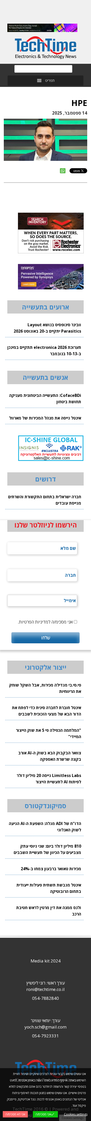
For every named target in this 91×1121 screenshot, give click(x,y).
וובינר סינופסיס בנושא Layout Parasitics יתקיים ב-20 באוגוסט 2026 (47, 328)
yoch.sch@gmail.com (45, 1027)
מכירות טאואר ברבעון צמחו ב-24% (51, 868)
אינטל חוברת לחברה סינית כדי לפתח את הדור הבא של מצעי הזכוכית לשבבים (46, 711)
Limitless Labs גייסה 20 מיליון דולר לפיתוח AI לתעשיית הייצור (49, 779)
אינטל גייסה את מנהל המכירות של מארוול (45, 418)
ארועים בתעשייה (45, 307)
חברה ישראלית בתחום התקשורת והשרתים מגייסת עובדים (44, 500)
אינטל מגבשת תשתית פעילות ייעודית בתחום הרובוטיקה (48, 888)
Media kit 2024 (46, 961)
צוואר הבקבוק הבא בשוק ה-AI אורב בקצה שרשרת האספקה (49, 756)
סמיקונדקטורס (45, 805)
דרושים (45, 479)
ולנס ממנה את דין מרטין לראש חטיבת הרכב (48, 911)
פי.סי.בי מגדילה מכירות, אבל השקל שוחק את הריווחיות (45, 688)
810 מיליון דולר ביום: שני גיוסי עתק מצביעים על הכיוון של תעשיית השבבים (47, 849)
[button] (50, 80)
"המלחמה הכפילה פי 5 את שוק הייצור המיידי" (48, 733)
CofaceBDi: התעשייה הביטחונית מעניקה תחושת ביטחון (45, 398)
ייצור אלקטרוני (45, 667)
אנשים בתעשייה (45, 377)
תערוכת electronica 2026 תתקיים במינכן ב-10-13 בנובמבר (44, 350)
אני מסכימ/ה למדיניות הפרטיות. (45, 622)
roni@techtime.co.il (45, 989)
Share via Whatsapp (62, 170)
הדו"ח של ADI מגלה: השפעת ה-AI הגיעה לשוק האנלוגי (45, 827)
